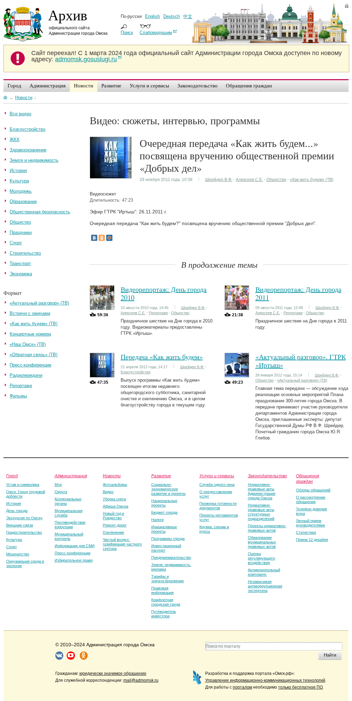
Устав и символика (22, 484)
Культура (14, 540)
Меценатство (17, 554)
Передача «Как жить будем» (162, 356)
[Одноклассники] (102, 238)
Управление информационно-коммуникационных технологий (265, 680)
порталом (242, 687)
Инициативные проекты (164, 529)
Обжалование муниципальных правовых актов (262, 542)
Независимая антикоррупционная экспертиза (265, 586)
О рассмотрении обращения (310, 499)
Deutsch (171, 16)
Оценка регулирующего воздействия (261, 558)
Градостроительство (24, 532)
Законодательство (267, 475)
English (152, 16)
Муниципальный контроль (69, 536)
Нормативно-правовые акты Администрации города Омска (261, 491)
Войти (347, 5)
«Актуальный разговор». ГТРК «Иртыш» (300, 361)
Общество (276, 179)
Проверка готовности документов (217, 505)
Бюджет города (164, 512)
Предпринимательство (171, 557)
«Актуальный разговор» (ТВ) (302, 380)
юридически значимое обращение (112, 673)
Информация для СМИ (75, 546)
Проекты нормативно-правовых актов (267, 528)
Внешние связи (19, 525)
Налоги (157, 520)
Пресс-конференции (72, 553)
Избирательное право (74, 560)
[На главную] (5, 97)
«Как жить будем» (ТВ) (311, 179)
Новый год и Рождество (113, 515)
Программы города (168, 539)
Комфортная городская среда (165, 602)
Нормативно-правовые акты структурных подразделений (261, 512)
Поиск (127, 32)
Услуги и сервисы (216, 475)
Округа (61, 492)
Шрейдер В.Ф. (218, 179)
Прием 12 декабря (312, 540)
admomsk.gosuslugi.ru (86, 59)
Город (12, 475)
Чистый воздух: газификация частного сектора (122, 544)
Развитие (161, 475)
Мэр (58, 484)
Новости (112, 475)
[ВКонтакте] (94, 238)
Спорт (11, 547)
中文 (187, 16)
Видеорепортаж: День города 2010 (164, 293)
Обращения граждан (307, 478)
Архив (67, 14)
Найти (330, 655)
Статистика (306, 532)
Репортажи (158, 313)
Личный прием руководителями (310, 523)
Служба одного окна (216, 484)
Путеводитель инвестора (163, 613)
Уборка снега (114, 499)
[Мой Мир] (109, 238)
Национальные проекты (164, 503)
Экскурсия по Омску (24, 518)
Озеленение (113, 532)
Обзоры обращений (313, 490)
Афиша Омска (115, 506)
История (13, 503)
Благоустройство (136, 372)
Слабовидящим (156, 32)
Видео (108, 492)
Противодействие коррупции (70, 524)
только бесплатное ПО (300, 687)
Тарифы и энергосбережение (167, 578)
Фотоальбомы (115, 484)
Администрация (71, 475)
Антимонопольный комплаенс (264, 572)
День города (17, 511)
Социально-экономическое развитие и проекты (168, 489)
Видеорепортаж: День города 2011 (298, 293)
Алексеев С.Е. (249, 179)
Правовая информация (162, 590)
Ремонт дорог (114, 525)
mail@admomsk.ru (140, 680)
